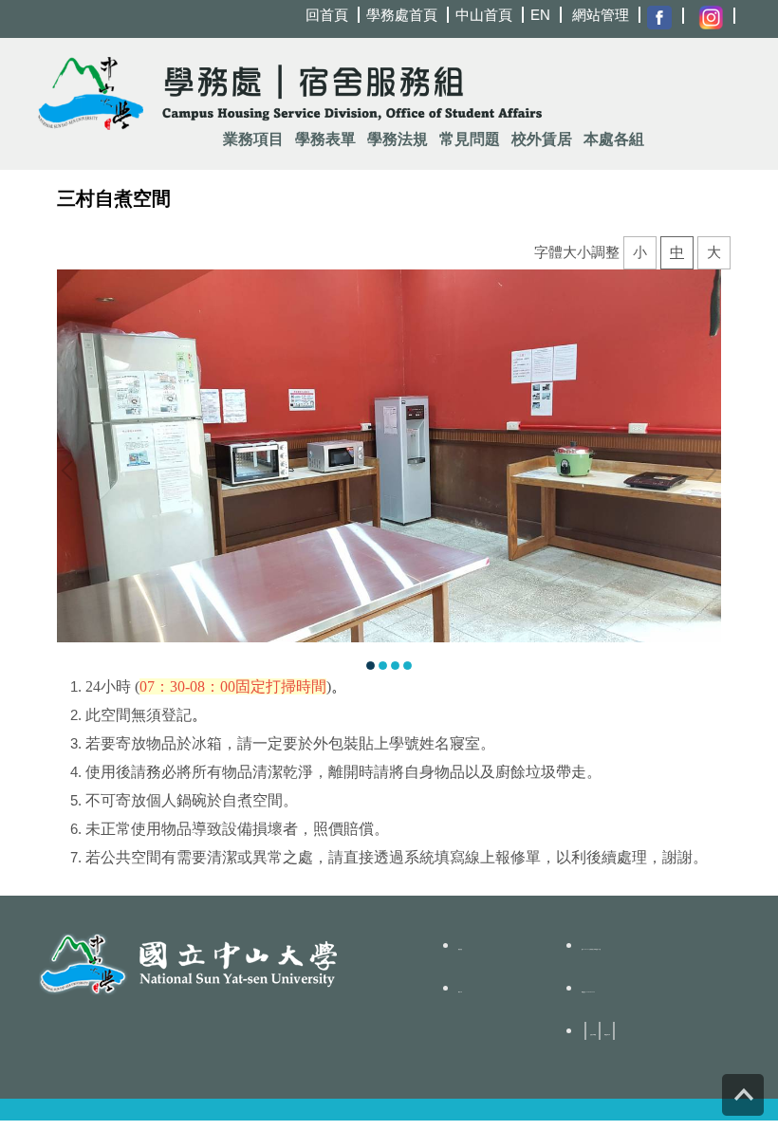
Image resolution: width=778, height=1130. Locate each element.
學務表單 (325, 139)
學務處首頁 (401, 15)
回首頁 (327, 15)
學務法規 (397, 139)
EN (540, 15)
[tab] (370, 664)
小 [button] (640, 252)
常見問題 (469, 139)
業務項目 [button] (253, 139)
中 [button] (677, 252)
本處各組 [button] (614, 139)
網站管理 (600, 15)
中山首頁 (483, 15)
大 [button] (714, 252)
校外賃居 (541, 139)
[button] (71, 470)
